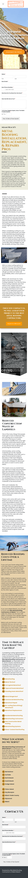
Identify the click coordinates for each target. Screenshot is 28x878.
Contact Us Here (14, 52)
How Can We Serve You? (9, 98)
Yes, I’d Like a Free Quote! (11, 119)
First (3, 78)
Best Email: (5, 81)
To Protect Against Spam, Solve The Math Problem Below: (13, 111)
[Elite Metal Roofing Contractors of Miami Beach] (16, 4)
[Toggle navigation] (3, 4)
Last (16, 78)
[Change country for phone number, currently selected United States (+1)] (3, 89)
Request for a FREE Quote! (14, 323)
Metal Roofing (10, 679)
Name (4, 74)
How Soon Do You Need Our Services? (12, 93)
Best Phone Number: (8, 87)
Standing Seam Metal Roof (14, 691)
